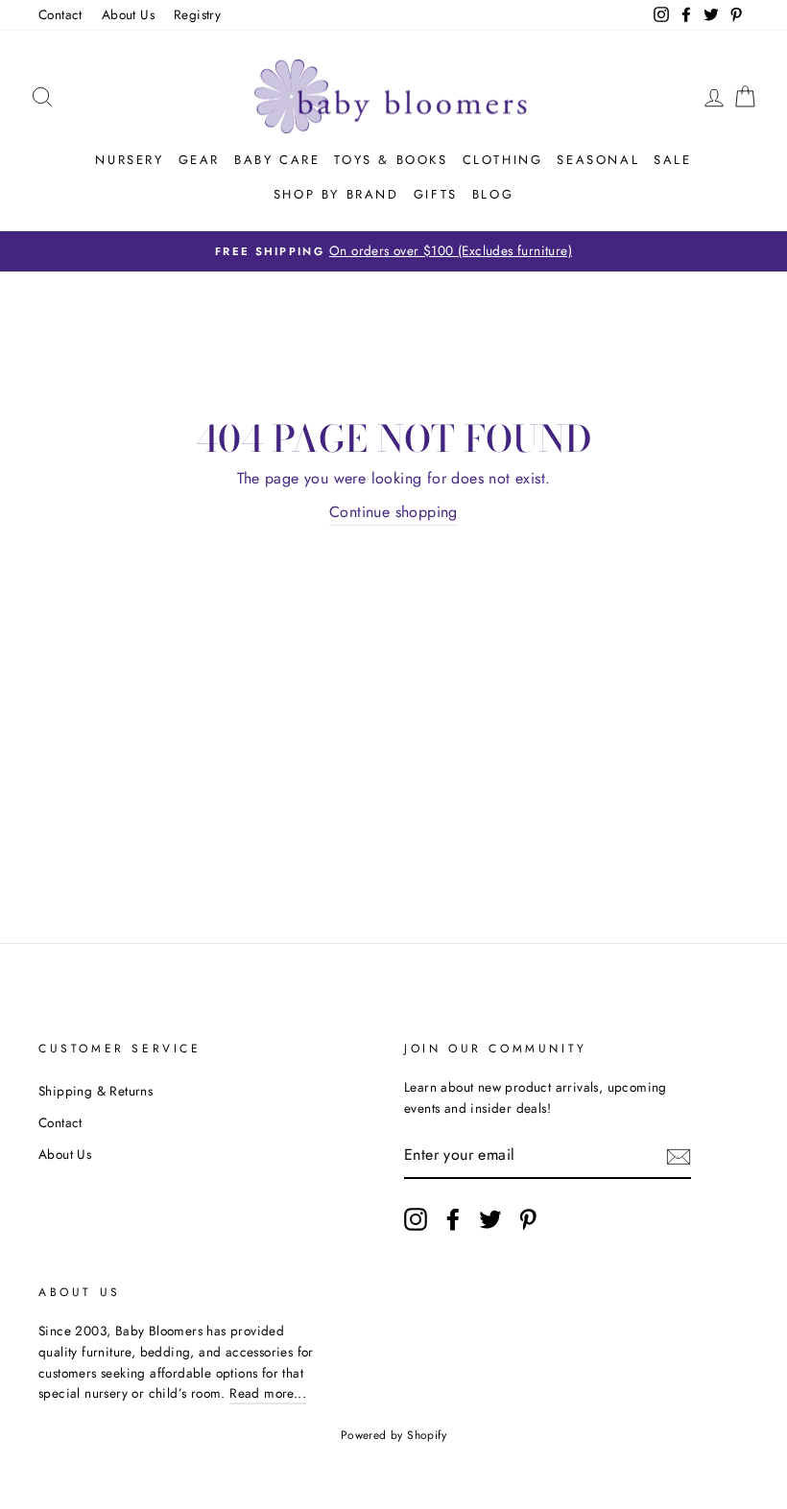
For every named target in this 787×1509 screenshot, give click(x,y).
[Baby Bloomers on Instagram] (415, 1219)
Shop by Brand (336, 194)
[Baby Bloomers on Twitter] (490, 1219)
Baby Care (277, 160)
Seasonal (598, 160)
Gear (199, 160)
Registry (197, 14)
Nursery (129, 160)
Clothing (503, 160)
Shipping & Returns (95, 1090)
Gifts (436, 194)
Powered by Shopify (393, 1435)
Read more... (267, 1393)
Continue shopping (393, 512)
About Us (128, 14)
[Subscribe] (678, 1156)
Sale (672, 160)
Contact (60, 14)
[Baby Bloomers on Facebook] (453, 1219)
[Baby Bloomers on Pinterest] (527, 1219)
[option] (393, 251)
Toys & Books (390, 160)
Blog (492, 194)
